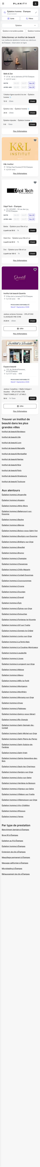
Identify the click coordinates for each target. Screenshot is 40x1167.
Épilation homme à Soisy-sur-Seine (16, 777)
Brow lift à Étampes (10, 835)
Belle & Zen (8, 74)
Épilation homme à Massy (12, 675)
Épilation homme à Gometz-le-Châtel (17, 631)
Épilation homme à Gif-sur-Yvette (16, 625)
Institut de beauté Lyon (11, 443)
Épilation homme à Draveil (13, 597)
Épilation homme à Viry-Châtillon (16, 805)
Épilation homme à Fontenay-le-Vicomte (19, 619)
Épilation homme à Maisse (13, 669)
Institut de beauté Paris (11, 470)
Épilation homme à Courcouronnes (16, 581)
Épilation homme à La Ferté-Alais (16, 642)
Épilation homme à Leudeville (14, 653)
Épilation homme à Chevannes (15, 564)
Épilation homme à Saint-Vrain (14, 753)
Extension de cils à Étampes (14, 852)
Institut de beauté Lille (11, 437)
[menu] (3, 3)
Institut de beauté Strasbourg (14, 476)
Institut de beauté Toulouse (13, 481)
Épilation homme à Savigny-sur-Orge (17, 772)
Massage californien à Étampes (15, 863)
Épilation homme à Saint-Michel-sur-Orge (19, 733)
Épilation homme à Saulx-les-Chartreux (18, 766)
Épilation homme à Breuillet (13, 547)
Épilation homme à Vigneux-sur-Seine (18, 789)
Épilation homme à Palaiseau (14, 708)
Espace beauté (10, 367)
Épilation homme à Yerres (12, 816)
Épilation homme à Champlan (14, 558)
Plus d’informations (20, 131)
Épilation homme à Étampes (13, 846)
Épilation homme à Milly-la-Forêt (15, 681)
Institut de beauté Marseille (13, 448)
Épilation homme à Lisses (12, 658)
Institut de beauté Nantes (12, 459)
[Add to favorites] (35, 50)
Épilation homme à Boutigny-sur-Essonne (19, 536)
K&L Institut (8, 164)
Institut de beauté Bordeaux (13, 431)
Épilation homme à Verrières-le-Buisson (18, 783)
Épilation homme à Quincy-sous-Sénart (18, 714)
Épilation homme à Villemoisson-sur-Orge (19, 800)
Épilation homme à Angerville (14, 495)
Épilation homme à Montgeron (14, 686)
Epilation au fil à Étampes (12, 841)
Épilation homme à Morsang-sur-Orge (18, 697)
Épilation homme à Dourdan (13, 592)
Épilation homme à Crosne (13, 586)
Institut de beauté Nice (11, 465)
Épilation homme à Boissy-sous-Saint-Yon (20, 531)
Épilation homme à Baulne (13, 519)
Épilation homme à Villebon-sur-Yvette (18, 794)
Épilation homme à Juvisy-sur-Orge (17, 636)
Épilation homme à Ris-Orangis (15, 719)
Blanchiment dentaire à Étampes (15, 829)
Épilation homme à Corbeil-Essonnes (17, 575)
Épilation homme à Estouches (14, 614)
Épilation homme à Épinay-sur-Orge (17, 608)
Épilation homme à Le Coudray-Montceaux (20, 647)
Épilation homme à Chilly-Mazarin (16, 569)
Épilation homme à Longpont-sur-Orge (18, 664)
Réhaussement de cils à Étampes (16, 874)
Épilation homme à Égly (12, 603)
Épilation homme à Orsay (12, 703)
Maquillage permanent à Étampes (16, 857)
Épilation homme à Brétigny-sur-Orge (17, 542)
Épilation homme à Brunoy (13, 553)
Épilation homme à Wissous (13, 811)
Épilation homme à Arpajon (13, 500)
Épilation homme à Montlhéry (14, 692)
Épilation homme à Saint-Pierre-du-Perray (19, 739)
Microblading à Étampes (12, 868)
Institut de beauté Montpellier (14, 454)
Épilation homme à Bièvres (13, 525)
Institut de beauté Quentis (15, 293)
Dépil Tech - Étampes (13, 206)
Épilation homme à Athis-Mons (15, 506)
